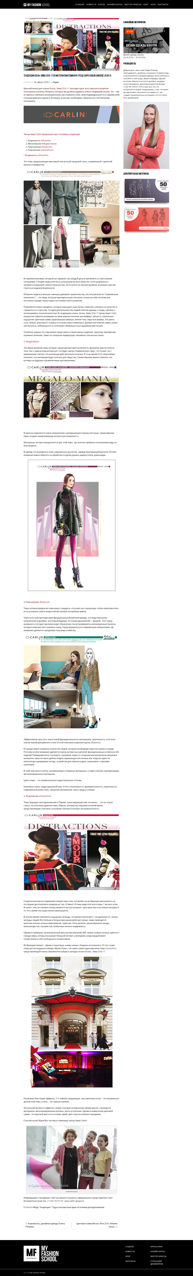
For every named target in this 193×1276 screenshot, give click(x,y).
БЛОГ (146, 4)
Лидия (56, 82)
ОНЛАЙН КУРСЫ (114, 4)
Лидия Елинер (151, 70)
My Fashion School (37, 1272)
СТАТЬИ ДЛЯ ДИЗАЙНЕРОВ (156, 1262)
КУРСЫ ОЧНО (156, 1246)
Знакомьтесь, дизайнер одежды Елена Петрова (45, 1225)
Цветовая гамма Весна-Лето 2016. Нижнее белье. (97, 1225)
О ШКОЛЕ (79, 4)
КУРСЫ (101, 4)
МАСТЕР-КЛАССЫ (132, 4)
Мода (35, 1207)
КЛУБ (153, 4)
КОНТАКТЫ (163, 4)
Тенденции (44, 1207)
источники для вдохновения (90, 1207)
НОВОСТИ (91, 4)
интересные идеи (67, 1207)
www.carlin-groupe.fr (74, 1201)
